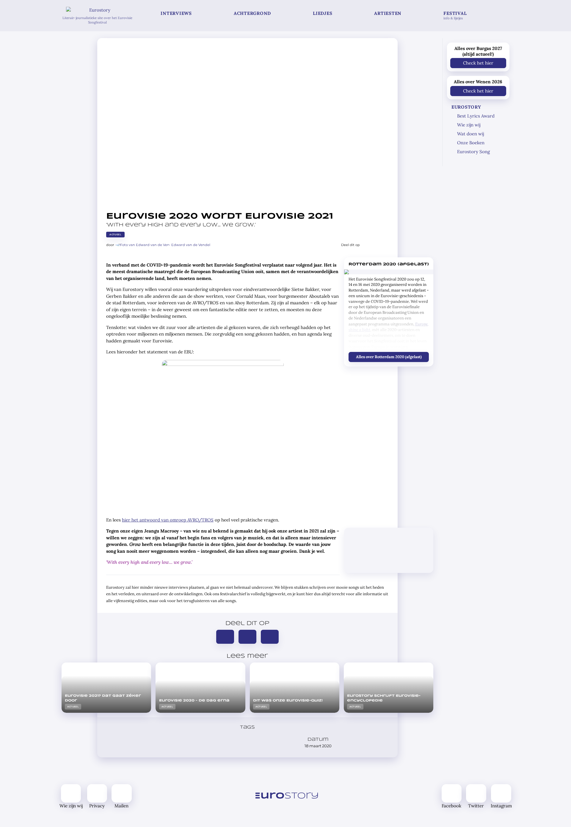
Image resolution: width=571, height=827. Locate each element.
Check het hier (478, 63)
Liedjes (322, 13)
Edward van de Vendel (190, 245)
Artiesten (387, 13)
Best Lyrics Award (476, 116)
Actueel (115, 234)
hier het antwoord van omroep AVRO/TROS (168, 520)
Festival (455, 15)
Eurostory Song (473, 151)
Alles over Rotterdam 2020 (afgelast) (388, 356)
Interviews (176, 13)
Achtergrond (252, 13)
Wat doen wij (470, 134)
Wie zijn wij (468, 125)
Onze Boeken (470, 142)
